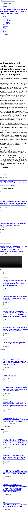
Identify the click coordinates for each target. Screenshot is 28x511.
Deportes (5, 32)
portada (6, 177)
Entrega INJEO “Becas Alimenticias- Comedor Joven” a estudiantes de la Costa (13, 180)
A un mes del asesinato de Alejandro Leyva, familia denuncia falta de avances (15, 343)
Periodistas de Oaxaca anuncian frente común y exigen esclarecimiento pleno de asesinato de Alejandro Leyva (15, 329)
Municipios (8, 20)
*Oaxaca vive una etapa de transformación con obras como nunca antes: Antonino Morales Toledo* (15, 504)
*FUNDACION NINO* (10, 376)
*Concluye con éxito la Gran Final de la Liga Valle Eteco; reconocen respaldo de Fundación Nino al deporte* (15, 389)
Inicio (4, 16)
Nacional (8, 23)
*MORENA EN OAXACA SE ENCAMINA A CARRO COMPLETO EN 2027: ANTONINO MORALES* (15, 471)
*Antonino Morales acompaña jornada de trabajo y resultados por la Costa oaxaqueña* (13, 225)
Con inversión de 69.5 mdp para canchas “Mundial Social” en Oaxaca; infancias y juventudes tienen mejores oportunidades (14, 404)
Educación (5, 26)
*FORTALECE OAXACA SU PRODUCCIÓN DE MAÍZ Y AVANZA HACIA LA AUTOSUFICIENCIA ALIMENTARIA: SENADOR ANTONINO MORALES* (15, 488)
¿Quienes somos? (7, 3)
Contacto (5, 6)
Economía (5, 30)
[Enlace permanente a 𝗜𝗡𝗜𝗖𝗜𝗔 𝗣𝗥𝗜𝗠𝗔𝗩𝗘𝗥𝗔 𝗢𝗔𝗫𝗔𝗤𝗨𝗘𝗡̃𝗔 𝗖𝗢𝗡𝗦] (5, 356)
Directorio (5, 4)
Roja (4, 27)
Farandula (5, 34)
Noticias (5, 18)
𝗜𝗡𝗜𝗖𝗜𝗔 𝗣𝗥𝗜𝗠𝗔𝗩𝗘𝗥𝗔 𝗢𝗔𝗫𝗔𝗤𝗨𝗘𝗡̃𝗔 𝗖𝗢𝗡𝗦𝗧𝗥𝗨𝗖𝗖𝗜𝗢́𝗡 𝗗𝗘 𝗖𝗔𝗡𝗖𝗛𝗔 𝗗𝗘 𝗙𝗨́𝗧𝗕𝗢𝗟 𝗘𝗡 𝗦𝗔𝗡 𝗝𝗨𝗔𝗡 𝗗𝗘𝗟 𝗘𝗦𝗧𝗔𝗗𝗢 (15, 362)
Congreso (5, 28)
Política (4, 24)
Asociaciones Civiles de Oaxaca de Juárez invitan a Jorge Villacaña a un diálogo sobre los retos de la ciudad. (14, 457)
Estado (7, 22)
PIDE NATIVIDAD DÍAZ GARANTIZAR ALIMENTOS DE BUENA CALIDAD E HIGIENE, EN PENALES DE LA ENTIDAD (14, 184)
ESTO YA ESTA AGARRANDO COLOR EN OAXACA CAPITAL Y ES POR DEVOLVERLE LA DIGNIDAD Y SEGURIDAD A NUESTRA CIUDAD (14, 248)
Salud (4, 31)
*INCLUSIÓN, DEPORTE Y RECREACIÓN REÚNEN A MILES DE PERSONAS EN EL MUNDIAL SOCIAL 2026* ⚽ (15, 421)
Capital (7, 19)
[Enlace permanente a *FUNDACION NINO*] (5, 373)
